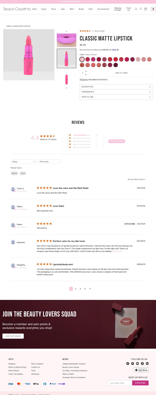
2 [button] (75, 288)
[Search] (135, 9)
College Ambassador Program (74, 364)
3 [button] (80, 288)
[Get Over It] (127, 59)
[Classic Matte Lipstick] (28, 54)
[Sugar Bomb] (87, 59)
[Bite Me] (93, 59)
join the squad (13, 336)
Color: (88, 55)
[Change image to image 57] (66, 37)
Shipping (84, 79)
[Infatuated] (115, 59)
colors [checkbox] (22, 173)
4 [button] (85, 288)
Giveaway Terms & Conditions (73, 377)
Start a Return (14, 371)
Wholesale (35, 374)
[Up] (66, 31)
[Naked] (87, 65)
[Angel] (121, 59)
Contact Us (35, 367)
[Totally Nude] (143, 59)
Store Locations (37, 364)
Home (8, 26)
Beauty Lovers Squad (70, 367)
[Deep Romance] (115, 65)
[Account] (140, 9)
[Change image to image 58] (66, 58)
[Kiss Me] (104, 59)
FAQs (33, 371)
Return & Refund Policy (17, 367)
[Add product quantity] (85, 71)
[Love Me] (99, 59)
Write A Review (116, 141)
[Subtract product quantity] (85, 74)
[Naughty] (99, 65)
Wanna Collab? (68, 374)
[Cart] (145, 9)
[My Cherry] (110, 59)
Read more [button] (117, 251)
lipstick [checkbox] (14, 173)
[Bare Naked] (93, 65)
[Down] (66, 88)
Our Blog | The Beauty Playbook (74, 371)
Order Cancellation (16, 374)
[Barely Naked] (149, 59)
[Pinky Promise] (82, 59)
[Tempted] (132, 59)
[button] (82, 135)
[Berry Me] (104, 65)
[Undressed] (110, 65)
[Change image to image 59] (66, 79)
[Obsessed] (82, 65)
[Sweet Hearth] (138, 59)
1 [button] (71, 288)
